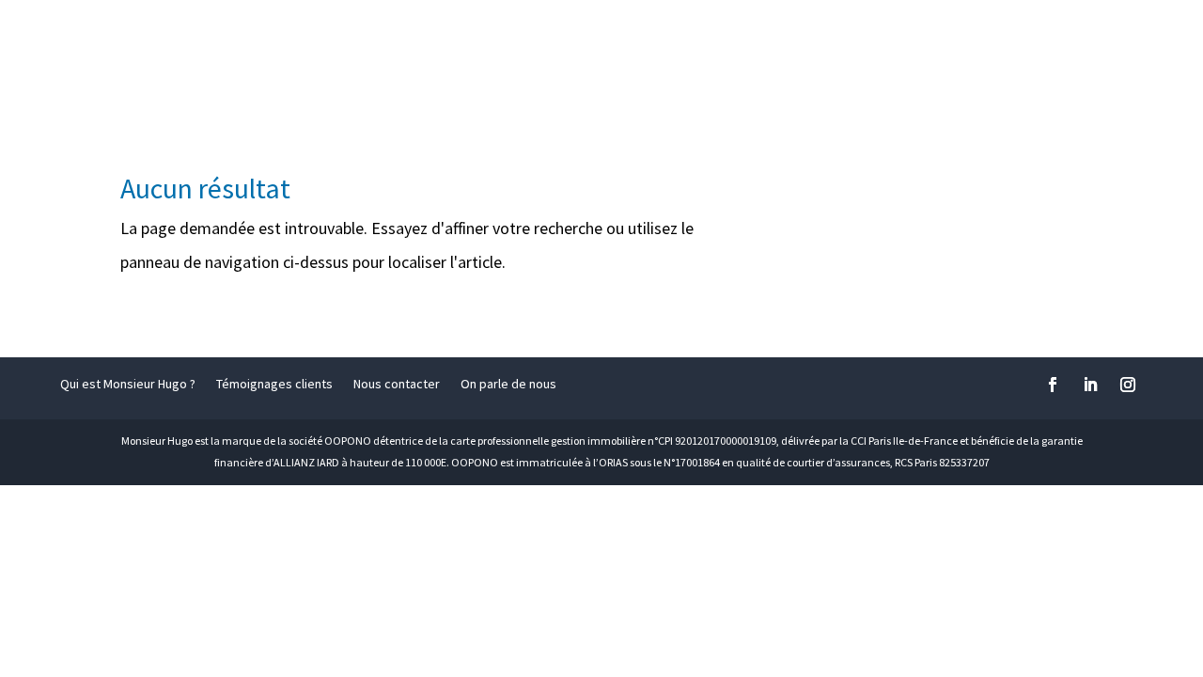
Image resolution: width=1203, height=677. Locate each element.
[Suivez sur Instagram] (1128, 385)
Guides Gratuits (275, 83)
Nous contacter (396, 384)
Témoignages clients (274, 384)
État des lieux (620, 39)
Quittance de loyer (786, 39)
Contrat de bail (467, 39)
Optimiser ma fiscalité (300, 39)
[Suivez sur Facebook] (1053, 385)
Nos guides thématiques (975, 39)
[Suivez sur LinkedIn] (1090, 385)
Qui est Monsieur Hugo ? (127, 384)
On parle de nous (508, 384)
